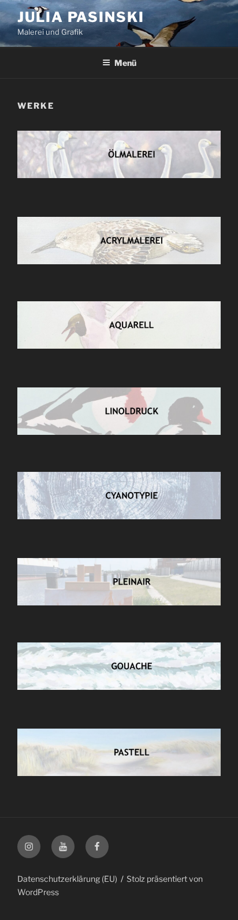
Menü (125, 63)
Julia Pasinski (80, 17)
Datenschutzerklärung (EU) (67, 879)
